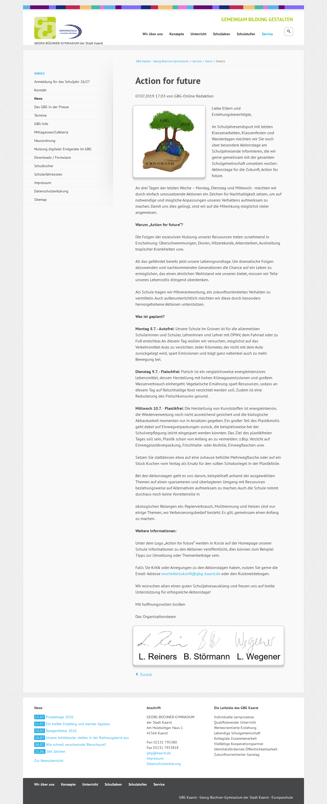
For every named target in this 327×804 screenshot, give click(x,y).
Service (197, 61)
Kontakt (40, 90)
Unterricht (90, 784)
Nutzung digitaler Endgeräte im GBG (62, 149)
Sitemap (40, 199)
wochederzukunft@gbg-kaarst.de (190, 573)
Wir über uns (44, 784)
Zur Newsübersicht (48, 760)
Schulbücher (43, 166)
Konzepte (68, 784)
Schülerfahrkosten (48, 174)
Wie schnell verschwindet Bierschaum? (70, 744)
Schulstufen (138, 784)
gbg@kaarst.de (159, 753)
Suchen (289, 31)
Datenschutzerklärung (51, 191)
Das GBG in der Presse (51, 107)
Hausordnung (44, 140)
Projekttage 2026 (54, 717)
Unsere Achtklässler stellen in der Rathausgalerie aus (82, 737)
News (208, 61)
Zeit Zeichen (50, 751)
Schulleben (113, 784)
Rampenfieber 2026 (56, 730)
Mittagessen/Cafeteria (51, 132)
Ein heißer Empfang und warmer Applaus (72, 724)
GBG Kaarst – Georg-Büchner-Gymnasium (162, 61)
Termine (40, 115)
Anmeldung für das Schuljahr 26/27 (62, 81)
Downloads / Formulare (52, 157)
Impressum (42, 182)
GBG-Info (41, 123)
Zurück (146, 674)
